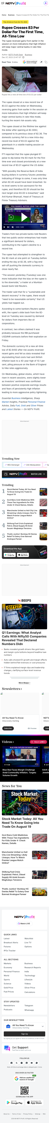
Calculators (29, 992)
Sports (7, 979)
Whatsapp (29, 1010)
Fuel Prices (9, 991)
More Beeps (24, 683)
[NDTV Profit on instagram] (21, 1063)
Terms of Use (16, 1114)
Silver (33, 405)
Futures (7, 946)
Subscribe (8, 728)
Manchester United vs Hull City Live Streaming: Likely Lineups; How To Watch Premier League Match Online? (14, 857)
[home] (16, 2)
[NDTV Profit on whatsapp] (37, 1063)
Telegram (28, 1005)
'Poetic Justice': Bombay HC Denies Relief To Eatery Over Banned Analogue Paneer (15, 891)
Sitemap (37, 1114)
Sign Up (24, 1034)
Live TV (27, 942)
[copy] (46, 62)
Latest (9, 409)
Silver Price (29, 987)
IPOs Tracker (10, 950)
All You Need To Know (12, 718)
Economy (8, 967)
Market (5, 402)
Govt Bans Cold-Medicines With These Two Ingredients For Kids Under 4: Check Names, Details (15, 839)
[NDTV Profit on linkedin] (26, 1063)
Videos (27, 983)
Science (7, 983)
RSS (44, 1114)
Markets (7, 963)
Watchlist (28, 938)
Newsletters (9, 1005)
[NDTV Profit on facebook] (11, 1063)
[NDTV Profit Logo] (24, 916)
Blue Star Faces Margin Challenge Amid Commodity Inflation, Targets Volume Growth (19, 772)
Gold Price (8, 987)
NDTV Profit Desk (15, 55)
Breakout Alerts (11, 942)
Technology (29, 975)
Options (28, 946)
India (26, 971)
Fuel (18, 405)
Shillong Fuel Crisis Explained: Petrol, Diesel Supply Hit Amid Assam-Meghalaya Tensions (13, 876)
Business (28, 55)
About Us (7, 1114)
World (6, 975)
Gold (23, 405)
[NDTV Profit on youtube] (32, 1063)
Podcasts (8, 1009)
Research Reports (32, 967)
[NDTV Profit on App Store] (34, 1102)
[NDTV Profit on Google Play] (14, 1102)
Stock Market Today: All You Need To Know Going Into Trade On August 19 (22, 822)
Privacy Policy (27, 1114)
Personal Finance (36, 402)
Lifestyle (28, 979)
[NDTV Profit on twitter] (16, 1063)
